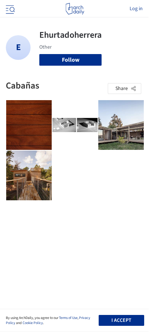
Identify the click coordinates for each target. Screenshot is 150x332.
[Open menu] (9, 9)
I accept (121, 320)
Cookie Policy (33, 322)
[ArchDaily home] (75, 9)
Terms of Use (68, 317)
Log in (136, 8)
